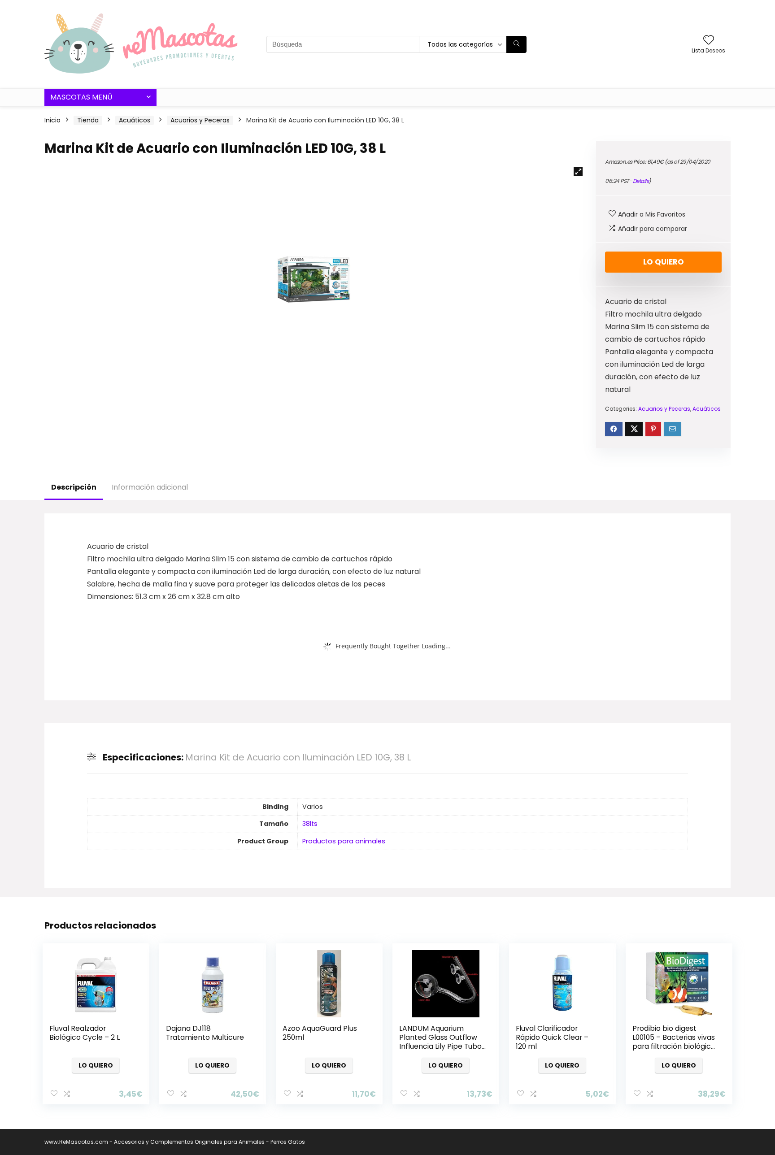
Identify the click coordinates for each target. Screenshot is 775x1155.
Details (641, 181)
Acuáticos (134, 120)
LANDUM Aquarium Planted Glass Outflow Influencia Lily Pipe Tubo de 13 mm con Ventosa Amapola (440, 1046)
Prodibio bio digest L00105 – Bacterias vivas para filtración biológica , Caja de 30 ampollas (675, 1041)
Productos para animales (343, 841)
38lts (310, 823)
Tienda (88, 120)
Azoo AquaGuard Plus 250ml (320, 1032)
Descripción (73, 487)
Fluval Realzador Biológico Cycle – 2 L (84, 1032)
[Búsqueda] (516, 44)
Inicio (52, 120)
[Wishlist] (708, 40)
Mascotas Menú (81, 97)
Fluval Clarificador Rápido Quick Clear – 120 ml (552, 1037)
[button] (578, 171)
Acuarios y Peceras (200, 120)
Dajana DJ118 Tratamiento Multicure (205, 1032)
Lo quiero (663, 261)
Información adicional (150, 487)
